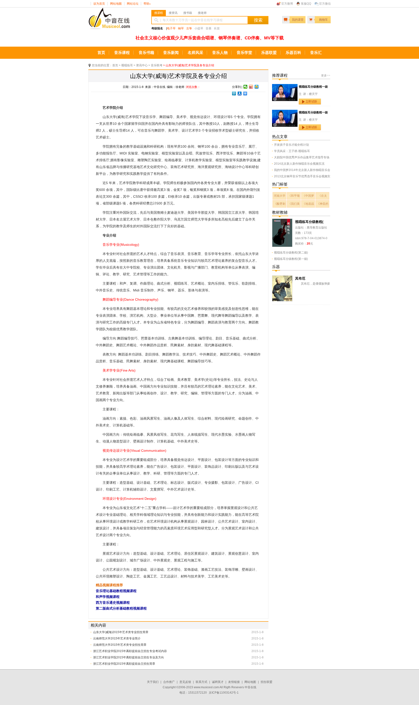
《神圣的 (322, 203)
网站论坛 (132, 3)
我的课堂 (298, 19)
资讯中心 (142, 65)
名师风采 (195, 53)
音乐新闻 (171, 53)
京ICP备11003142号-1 (224, 692)
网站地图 (116, 3)
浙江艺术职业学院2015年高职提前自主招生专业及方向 (128, 657)
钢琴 (181, 28)
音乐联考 (156, 65)
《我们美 (294, 203)
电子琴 (171, 28)
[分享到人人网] (240, 93)
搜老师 (202, 13)
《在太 (322, 195)
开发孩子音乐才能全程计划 (291, 144)
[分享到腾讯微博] (234, 93)
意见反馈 (185, 682)
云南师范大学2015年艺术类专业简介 (117, 638)
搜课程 (158, 13)
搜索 (258, 20)
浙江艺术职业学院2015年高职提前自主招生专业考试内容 (130, 651)
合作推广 (169, 682)
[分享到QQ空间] (257, 87)
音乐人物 (220, 53)
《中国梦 (308, 195)
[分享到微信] (245, 87)
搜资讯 (173, 13)
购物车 (323, 19)
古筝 (189, 28)
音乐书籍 (146, 53)
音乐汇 (316, 53)
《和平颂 (294, 195)
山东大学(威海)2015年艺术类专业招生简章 (120, 632)
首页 (101, 53)
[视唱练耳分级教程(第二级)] (282, 221)
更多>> (325, 75)
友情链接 (234, 682)
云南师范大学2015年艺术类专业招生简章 (119, 644)
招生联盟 (266, 682)
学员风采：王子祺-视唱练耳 (292, 151)
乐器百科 (293, 53)
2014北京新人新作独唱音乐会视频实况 (299, 163)
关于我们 (153, 682)
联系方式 (201, 682)
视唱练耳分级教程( (309, 222)
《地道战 (308, 203)
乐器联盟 (269, 53)
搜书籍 (187, 13)
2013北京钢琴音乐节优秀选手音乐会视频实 (302, 176)
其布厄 (300, 278)
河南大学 (279, 195)
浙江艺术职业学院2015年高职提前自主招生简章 (124, 663)
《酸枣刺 (279, 203)
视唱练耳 (127, 65)
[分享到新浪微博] (251, 87)
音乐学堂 (244, 53)
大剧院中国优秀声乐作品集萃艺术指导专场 (301, 157)
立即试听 (311, 101)
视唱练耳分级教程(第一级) (291, 259)
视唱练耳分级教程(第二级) (291, 252)
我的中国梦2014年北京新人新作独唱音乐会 (302, 170)
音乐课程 (122, 53)
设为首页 (99, 3)
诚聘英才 (218, 682)
